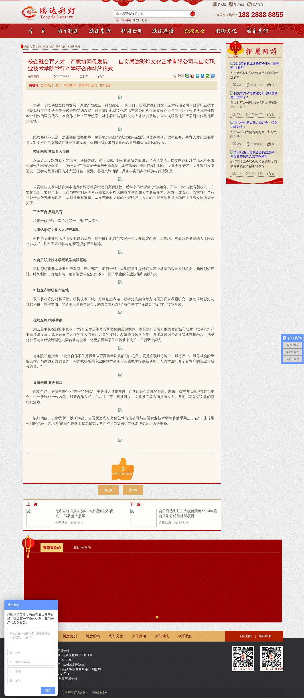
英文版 (222, 4)
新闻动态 (61, 46)
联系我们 (185, 636)
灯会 (145, 20)
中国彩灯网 (99, 692)
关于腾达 (139, 636)
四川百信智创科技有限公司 (58, 678)
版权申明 (265, 636)
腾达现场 (93, 636)
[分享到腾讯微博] (197, 76)
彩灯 (136, 20)
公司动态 (74, 46)
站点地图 (239, 4)
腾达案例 (70, 636)
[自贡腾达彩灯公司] (59, 13)
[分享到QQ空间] (187, 76)
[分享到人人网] (203, 76)
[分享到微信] (208, 76)
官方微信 (258, 4)
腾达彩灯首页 (46, 46)
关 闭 (133, 490)
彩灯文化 (116, 636)
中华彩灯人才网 (75, 692)
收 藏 (108, 490)
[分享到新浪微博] (192, 76)
